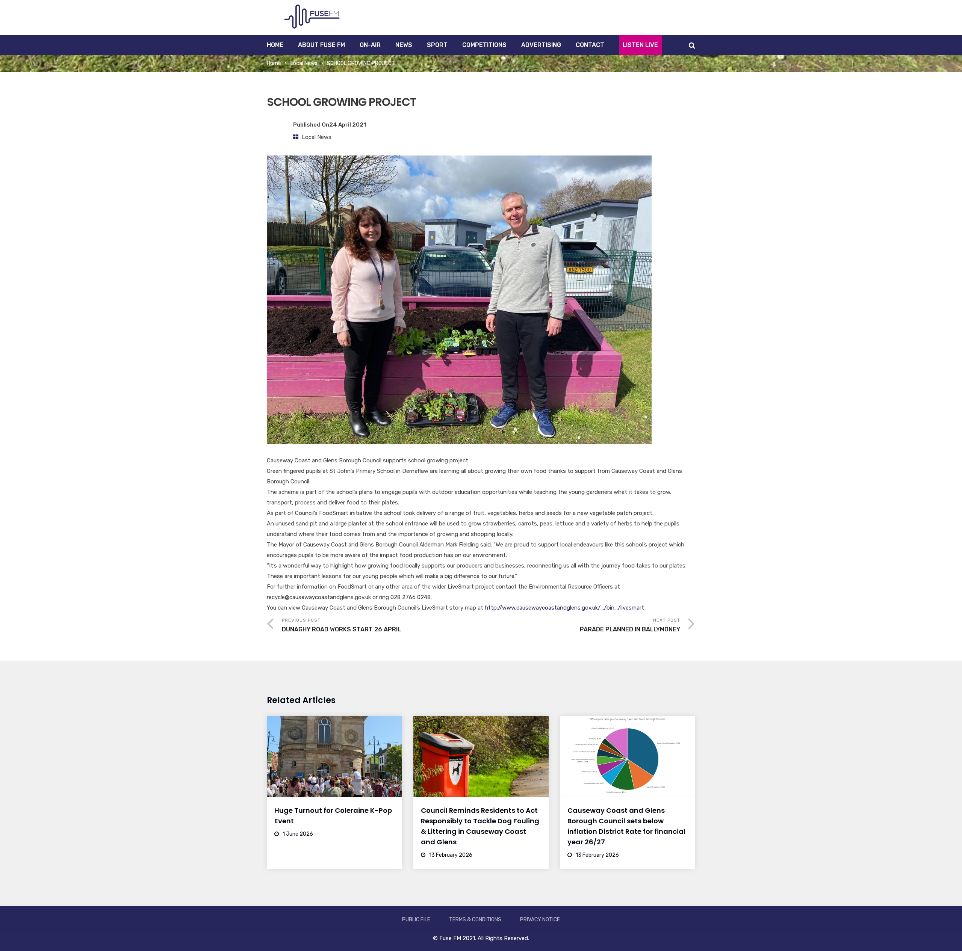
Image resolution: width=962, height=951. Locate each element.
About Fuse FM (321, 44)
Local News (304, 63)
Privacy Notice (540, 919)
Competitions (484, 44)
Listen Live (640, 44)
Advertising (541, 44)
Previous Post (341, 625)
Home (275, 44)
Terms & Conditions (475, 919)
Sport (437, 44)
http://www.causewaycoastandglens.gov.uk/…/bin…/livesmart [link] (564, 607)
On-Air (370, 44)
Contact (590, 44)
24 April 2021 (347, 124)
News (403, 44)
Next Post (630, 625)
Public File (416, 919)
